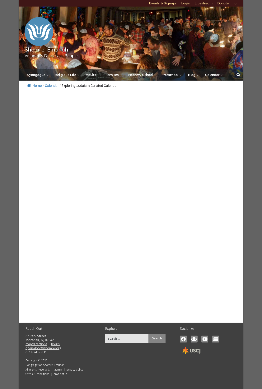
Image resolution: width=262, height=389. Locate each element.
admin (58, 369)
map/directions (36, 344)
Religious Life (65, 74)
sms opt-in (60, 374)
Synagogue (36, 74)
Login (185, 3)
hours (55, 344)
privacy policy (75, 369)
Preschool (171, 74)
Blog (191, 74)
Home (37, 86)
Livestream (204, 3)
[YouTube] (204, 339)
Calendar (212, 74)
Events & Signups (163, 3)
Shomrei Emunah (46, 49)
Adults (91, 74)
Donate (223, 3)
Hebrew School (140, 74)
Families (112, 74)
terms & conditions (37, 374)
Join (236, 3)
